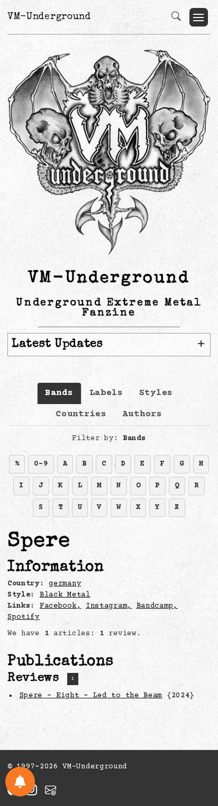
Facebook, (60, 606)
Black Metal (65, 595)
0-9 (41, 464)
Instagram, (109, 606)
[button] (198, 17)
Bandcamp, (157, 606)
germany (65, 584)
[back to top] (197, 729)
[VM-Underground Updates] (20, 781)
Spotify (23, 617)
